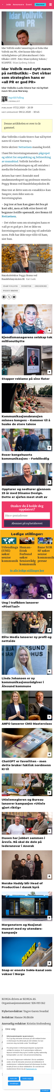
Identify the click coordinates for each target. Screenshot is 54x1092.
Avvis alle (13, 1079)
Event (29, 4)
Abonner (40, 4)
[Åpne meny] (50, 4)
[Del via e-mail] (14, 297)
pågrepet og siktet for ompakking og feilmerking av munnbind (26, 157)
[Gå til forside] (3, 4)
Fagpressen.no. (31, 1069)
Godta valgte (26, 1079)
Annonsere (18, 4)
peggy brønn (10, 291)
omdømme (41, 286)
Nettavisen (25, 147)
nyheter (26, 286)
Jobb (8, 4)
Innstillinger (45, 1090)
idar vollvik (10, 286)
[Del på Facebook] (4, 297)
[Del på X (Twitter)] (9, 297)
